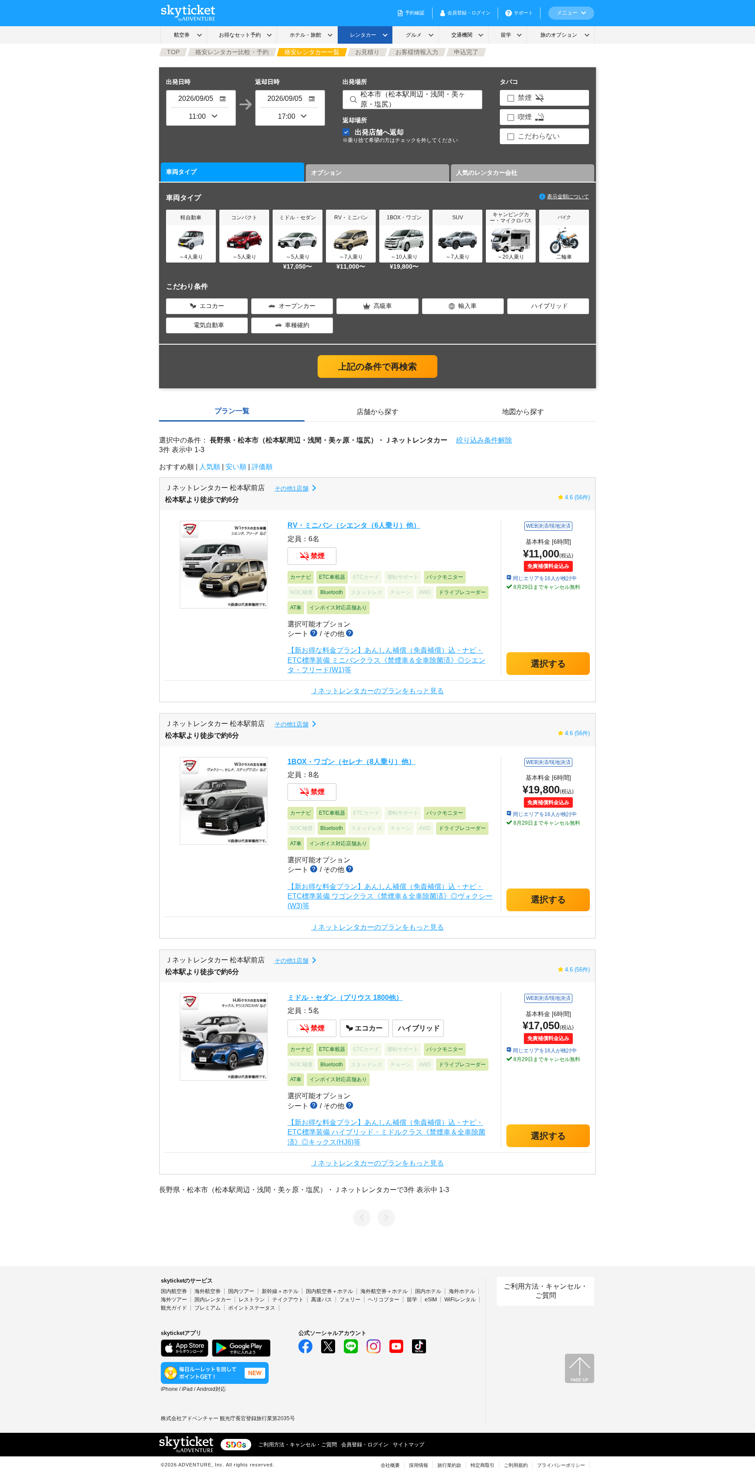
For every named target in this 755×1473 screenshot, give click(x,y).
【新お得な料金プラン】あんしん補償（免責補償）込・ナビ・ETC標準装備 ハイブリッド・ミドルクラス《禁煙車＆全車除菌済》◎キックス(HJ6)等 (386, 1132)
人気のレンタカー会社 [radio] (486, 172)
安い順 (235, 466)
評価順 (262, 466)
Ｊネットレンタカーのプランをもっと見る (377, 691)
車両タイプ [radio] (181, 171)
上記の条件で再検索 (377, 366)
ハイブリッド (549, 305)
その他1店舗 (291, 488)
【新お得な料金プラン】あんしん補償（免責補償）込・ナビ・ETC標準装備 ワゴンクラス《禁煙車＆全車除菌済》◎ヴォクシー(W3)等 (389, 896)
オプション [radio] (326, 172)
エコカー (212, 305)
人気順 (209, 466)
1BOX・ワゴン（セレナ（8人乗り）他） (351, 761)
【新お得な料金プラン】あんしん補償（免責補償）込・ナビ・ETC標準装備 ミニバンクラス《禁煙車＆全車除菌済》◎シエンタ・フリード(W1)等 (386, 660)
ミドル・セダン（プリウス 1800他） (345, 997)
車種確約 (297, 325)
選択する (548, 663)
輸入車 (467, 305)
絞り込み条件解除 (484, 440)
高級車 (383, 305)
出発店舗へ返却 (400, 135)
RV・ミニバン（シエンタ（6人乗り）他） (353, 525)
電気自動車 (209, 325)
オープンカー (297, 305)
